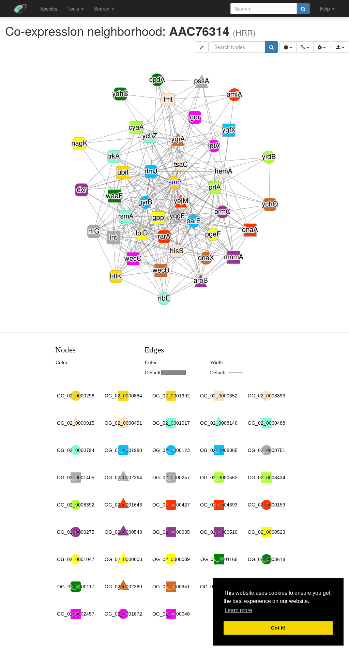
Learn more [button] (238, 610)
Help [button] (325, 8)
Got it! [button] (278, 628)
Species (48, 8)
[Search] (303, 8)
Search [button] (102, 8)
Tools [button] (73, 8)
